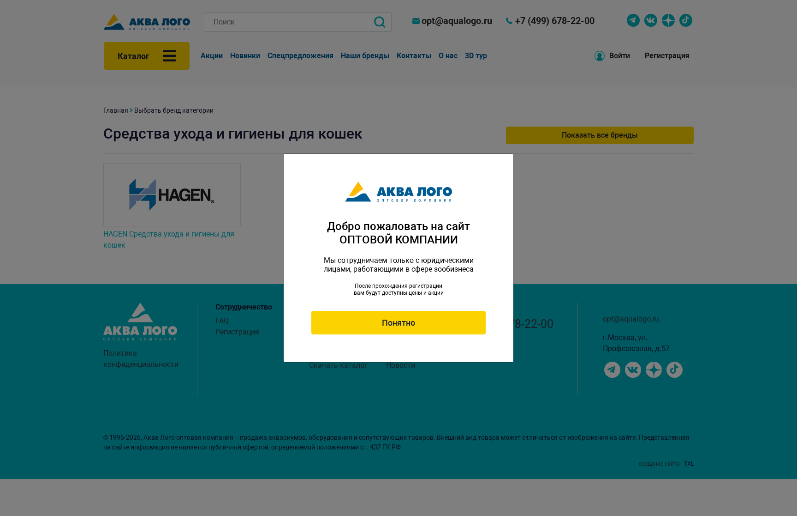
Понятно (398, 323)
